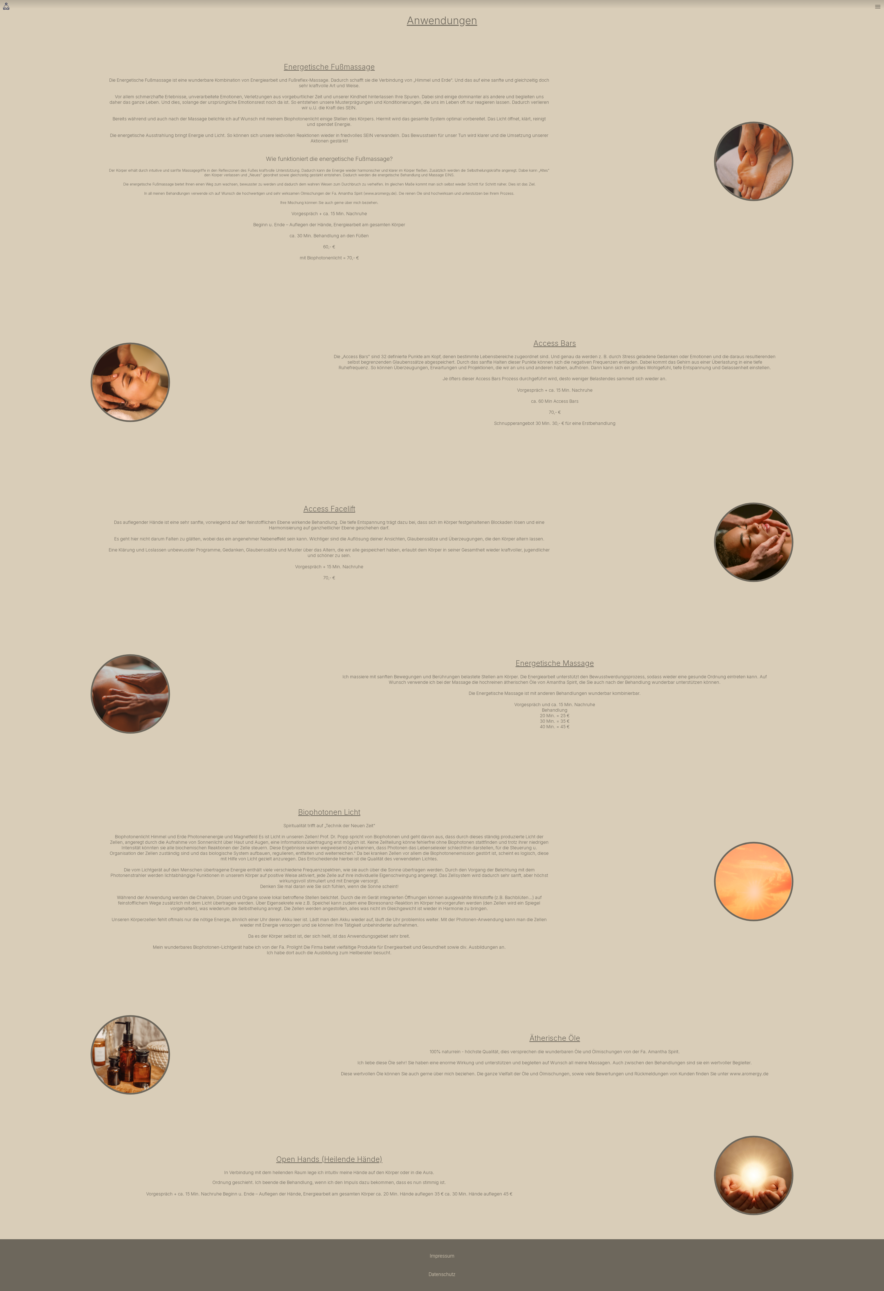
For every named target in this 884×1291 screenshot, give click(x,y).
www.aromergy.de (380, 193)
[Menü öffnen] (877, 6)
